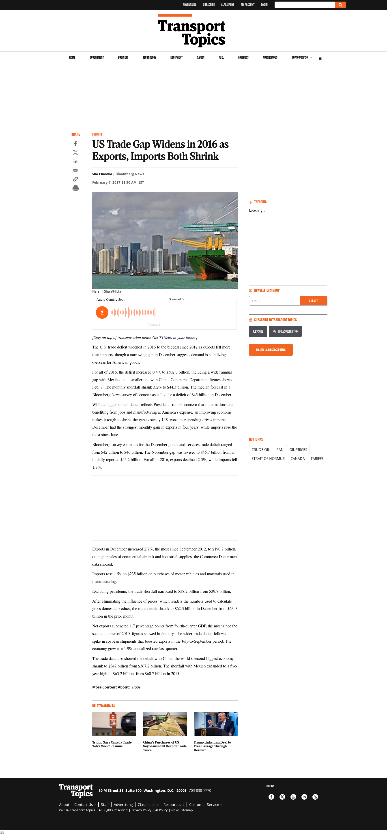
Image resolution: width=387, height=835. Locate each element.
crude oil (261, 449)
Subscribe (209, 4)
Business (123, 57)
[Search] (340, 5)
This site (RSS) (315, 797)
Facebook (271, 797)
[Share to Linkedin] (75, 162)
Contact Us (84, 804)
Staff (105, 804)
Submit (313, 301)
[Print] (75, 189)
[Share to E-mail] (75, 171)
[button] (75, 180)
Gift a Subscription (288, 331)
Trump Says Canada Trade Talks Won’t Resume (112, 744)
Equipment (176, 57)
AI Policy (161, 810)
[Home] (193, 30)
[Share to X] (75, 153)
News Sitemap (182, 810)
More (320, 58)
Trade (136, 687)
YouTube (293, 797)
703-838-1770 (200, 790)
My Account (247, 4)
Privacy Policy (141, 810)
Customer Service (204, 804)
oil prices (298, 449)
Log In (264, 4)
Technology (149, 57)
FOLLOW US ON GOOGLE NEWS (271, 350)
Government (97, 57)
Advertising (189, 4)
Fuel (221, 57)
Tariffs (317, 458)
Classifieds (227, 4)
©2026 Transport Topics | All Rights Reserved (93, 810)
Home (72, 57)
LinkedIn (304, 797)
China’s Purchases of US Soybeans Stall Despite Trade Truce (165, 746)
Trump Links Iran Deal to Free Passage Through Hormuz (212, 746)
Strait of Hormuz (268, 458)
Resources (172, 804)
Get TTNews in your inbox (173, 337)
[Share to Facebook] (75, 144)
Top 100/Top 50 (300, 57)
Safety (200, 57)
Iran (279, 449)
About (64, 804)
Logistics (243, 57)
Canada (297, 458)
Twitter (282, 797)
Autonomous (270, 57)
